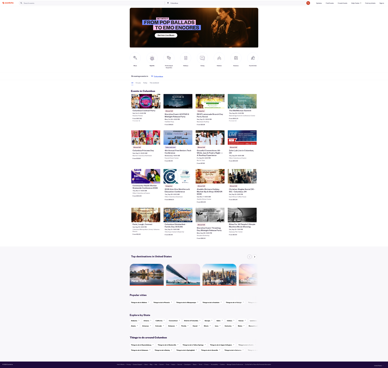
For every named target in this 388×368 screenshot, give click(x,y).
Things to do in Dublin (246, 345)
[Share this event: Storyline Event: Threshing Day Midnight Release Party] (222, 219)
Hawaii (195, 326)
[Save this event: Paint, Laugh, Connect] (153, 219)
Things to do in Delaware (139, 350)
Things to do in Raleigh (234, 302)
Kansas (241, 320)
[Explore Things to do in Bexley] (172, 350)
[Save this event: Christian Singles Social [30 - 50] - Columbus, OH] (249, 181)
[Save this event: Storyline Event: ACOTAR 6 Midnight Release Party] (185, 106)
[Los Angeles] (219, 284)
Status (195, 364)
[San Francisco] (183, 284)
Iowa (216, 326)
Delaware (171, 326)
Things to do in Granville (209, 350)
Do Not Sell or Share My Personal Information (258, 364)
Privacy (206, 364)
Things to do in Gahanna (232, 350)
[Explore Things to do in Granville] (220, 350)
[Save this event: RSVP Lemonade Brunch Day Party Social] (217, 106)
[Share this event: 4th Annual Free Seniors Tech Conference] (190, 142)
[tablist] (145, 83)
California (159, 320)
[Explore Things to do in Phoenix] (172, 302)
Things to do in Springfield (185, 350)
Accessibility (214, 364)
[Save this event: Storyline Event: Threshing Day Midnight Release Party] (217, 219)
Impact (173, 364)
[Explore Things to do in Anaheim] (221, 302)
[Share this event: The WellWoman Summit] (254, 106)
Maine (240, 326)
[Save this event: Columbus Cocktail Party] (153, 106)
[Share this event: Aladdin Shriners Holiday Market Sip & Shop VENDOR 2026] (222, 181)
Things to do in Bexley (162, 350)
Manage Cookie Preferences (235, 364)
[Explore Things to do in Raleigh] (243, 302)
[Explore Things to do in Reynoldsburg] (153, 345)
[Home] (8, 3)
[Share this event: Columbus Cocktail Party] (157, 106)
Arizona (146, 320)
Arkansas (145, 326)
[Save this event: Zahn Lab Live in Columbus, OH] (249, 142)
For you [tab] (138, 83)
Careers (161, 364)
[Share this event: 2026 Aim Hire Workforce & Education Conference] (190, 181)
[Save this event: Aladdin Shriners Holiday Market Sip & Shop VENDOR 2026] (217, 181)
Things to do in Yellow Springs (193, 345)
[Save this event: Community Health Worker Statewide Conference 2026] (153, 181)
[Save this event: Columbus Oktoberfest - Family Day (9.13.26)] (185, 219)
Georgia (207, 320)
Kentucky (228, 326)
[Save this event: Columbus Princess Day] (153, 142)
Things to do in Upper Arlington (221, 345)
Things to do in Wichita (256, 302)
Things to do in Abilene (139, 302)
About (146, 364)
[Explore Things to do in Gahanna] (243, 350)
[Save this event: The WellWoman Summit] (249, 106)
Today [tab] (145, 83)
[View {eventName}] (145, 101)
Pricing (129, 364)
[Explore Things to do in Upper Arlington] (234, 345)
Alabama (134, 320)
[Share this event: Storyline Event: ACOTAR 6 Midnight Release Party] (190, 106)
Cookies (222, 364)
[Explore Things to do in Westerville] (178, 345)
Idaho (218, 320)
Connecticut (173, 320)
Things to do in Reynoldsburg (141, 345)
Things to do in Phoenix (161, 302)
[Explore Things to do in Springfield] (196, 350)
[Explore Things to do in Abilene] (149, 302)
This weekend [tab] (154, 83)
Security (179, 364)
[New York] (147, 284)
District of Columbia (191, 320)
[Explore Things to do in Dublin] (255, 345)
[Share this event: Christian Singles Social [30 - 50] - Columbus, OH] (254, 181)
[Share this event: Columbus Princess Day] (157, 142)
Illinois (206, 326)
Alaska (133, 326)
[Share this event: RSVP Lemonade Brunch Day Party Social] (222, 106)
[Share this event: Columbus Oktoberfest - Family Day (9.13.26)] (190, 219)
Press (167, 364)
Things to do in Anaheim (210, 302)
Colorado (158, 326)
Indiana (229, 320)
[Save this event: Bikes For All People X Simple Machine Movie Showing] (249, 219)
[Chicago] (256, 284)
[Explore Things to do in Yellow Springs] (205, 345)
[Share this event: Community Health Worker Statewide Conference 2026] (157, 181)
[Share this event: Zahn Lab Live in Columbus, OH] (254, 142)
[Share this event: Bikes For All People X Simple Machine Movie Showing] (254, 219)
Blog (151, 364)
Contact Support (137, 364)
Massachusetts (254, 326)
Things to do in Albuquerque (186, 302)
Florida (183, 326)
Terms (200, 364)
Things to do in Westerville (167, 345)
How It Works (120, 364)
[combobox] (237, 3)
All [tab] (132, 83)
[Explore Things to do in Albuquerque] (198, 302)
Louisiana (253, 320)
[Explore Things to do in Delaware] (150, 350)
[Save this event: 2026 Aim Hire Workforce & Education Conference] (185, 181)
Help (155, 364)
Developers (187, 364)
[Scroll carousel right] (255, 257)
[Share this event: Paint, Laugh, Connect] (157, 219)
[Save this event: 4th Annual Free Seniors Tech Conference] (185, 142)
